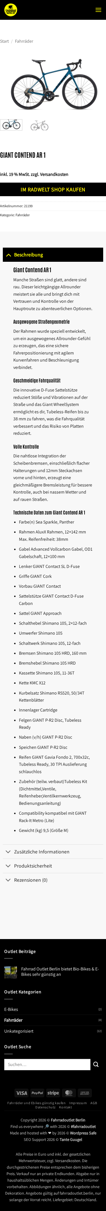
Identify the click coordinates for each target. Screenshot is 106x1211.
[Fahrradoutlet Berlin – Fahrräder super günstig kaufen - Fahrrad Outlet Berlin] (41, 10)
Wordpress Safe (83, 1133)
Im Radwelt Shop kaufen (53, 189)
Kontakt (65, 1107)
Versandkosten (54, 174)
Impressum (78, 1103)
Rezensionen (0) (30, 880)
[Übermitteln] (96, 1064)
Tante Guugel (71, 1139)
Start (4, 41)
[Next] (97, 85)
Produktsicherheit (33, 865)
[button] (98, 10)
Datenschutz (45, 1107)
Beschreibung (28, 254)
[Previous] (9, 85)
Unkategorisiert (18, 1031)
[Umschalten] (8, 254)
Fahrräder (24, 41)
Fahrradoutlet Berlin (68, 1120)
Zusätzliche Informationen (42, 851)
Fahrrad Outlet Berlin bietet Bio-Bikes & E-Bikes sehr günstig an (60, 971)
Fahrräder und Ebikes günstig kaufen (36, 1103)
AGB (93, 1103)
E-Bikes (11, 1009)
